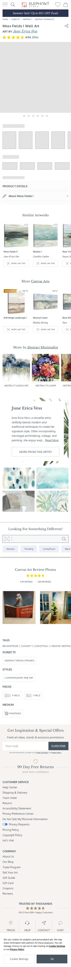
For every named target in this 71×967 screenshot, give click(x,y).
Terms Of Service (42, 752)
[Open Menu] (5, 5)
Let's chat (8, 840)
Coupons (8, 888)
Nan (64, 322)
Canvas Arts (40, 281)
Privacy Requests (19, 824)
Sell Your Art (10, 872)
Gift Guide (9, 877)
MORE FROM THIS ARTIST (35, 451)
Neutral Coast (40, 317)
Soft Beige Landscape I (15, 317)
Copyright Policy (12, 835)
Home (5, 19)
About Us (8, 856)
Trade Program (12, 867)
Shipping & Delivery (15, 792)
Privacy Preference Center (18, 813)
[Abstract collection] (10, 549)
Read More (52, 440)
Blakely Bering (40, 322)
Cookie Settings (57, 946)
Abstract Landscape (16, 385)
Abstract (27, 19)
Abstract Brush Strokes (19, 660)
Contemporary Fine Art (19, 677)
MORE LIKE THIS (18, 263)
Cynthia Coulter (41, 256)
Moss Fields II (11, 251)
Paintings (15, 713)
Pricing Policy (11, 829)
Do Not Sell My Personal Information (25, 819)
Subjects (15, 19)
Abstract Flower (45, 385)
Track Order (10, 797)
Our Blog (8, 861)
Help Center (10, 787)
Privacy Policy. (56, 752)
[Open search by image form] (7, 539)
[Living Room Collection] (49, 549)
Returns (7, 803)
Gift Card (8, 883)
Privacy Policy (17, 949)
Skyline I (37, 251)
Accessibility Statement (17, 808)
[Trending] (29, 549)
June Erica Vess (25, 31)
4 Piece (16, 695)
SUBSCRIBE (58, 746)
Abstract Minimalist (44, 19)
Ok (52, 958)
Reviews (8, 893)
